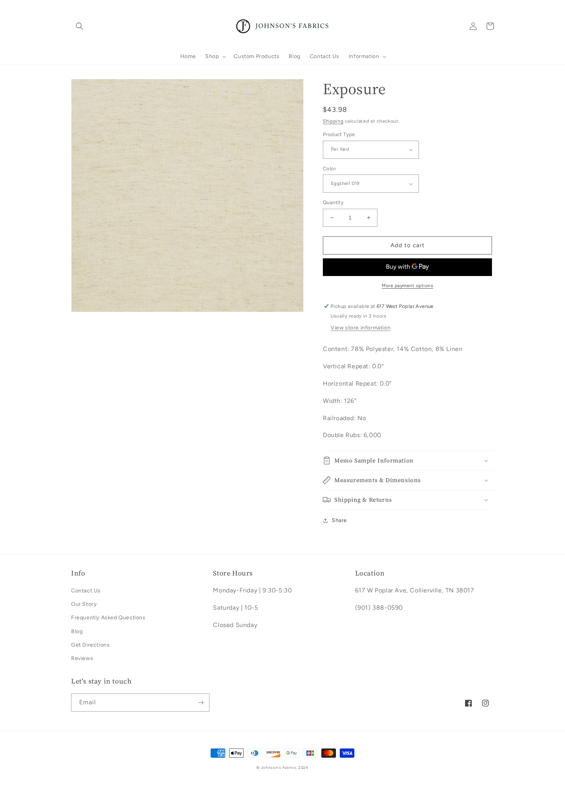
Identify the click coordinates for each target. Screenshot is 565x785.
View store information (361, 327)
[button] (79, 26)
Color (329, 168)
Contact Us (86, 590)
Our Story (83, 604)
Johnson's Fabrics (278, 767)
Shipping (333, 121)
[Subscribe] (200, 703)
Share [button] (339, 520)
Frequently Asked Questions (108, 617)
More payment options (407, 285)
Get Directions (90, 645)
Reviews (82, 658)
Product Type (339, 134)
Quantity (333, 202)
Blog (77, 631)
